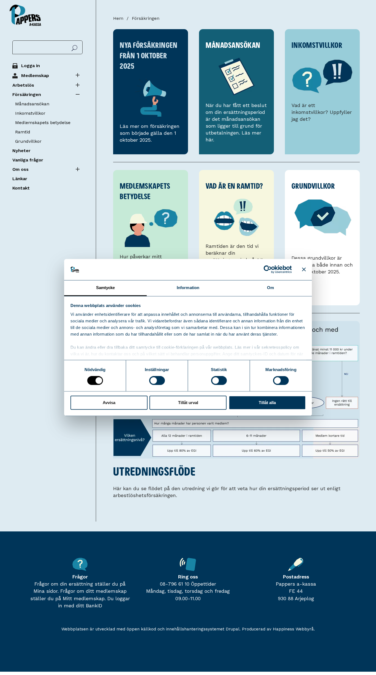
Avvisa (109, 402)
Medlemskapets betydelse (42, 122)
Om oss (20, 169)
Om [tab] (270, 287)
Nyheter (21, 150)
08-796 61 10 (174, 584)
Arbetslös (23, 85)
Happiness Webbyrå (293, 629)
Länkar (19, 178)
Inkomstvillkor (30, 113)
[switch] (157, 381)
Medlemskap (35, 75)
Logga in (30, 65)
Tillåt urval (188, 402)
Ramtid (22, 132)
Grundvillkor (28, 141)
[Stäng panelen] (304, 269)
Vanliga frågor (27, 160)
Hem (118, 18)
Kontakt (21, 188)
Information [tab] (188, 287)
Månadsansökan (32, 103)
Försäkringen (26, 94)
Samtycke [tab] (105, 287)
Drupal (232, 629)
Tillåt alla (267, 402)
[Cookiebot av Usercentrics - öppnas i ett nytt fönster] (268, 269)
